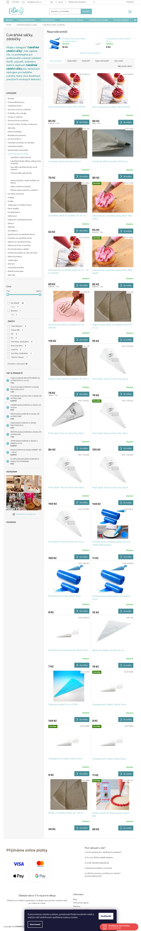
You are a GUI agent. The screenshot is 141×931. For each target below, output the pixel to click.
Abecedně (117, 61)
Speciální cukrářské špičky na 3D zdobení (23, 168)
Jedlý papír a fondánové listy (19, 205)
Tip (13, 314)
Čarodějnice (12, 230)
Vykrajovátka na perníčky (17, 150)
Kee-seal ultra (17, 345)
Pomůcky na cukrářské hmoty (19, 238)
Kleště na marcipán (14, 271)
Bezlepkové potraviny (16, 135)
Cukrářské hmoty (14, 106)
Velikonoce (11, 216)
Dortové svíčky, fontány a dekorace (21, 124)
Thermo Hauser (18, 357)
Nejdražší (85, 61)
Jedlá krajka (12, 260)
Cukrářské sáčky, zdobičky (21, 176)
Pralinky (10, 197)
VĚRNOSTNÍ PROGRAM (75, 2)
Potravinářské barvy (15, 102)
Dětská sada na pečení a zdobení (23, 190)
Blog (60, 2)
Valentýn (10, 227)
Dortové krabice (13, 139)
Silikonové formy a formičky (18, 245)
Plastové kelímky (14, 131)
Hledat (85, 11)
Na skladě (16, 303)
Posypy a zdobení (14, 117)
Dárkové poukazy (14, 256)
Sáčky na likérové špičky (20, 186)
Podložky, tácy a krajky (16, 113)
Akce (13, 307)
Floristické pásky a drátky (17, 249)
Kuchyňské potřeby (15, 267)
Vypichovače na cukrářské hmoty (20, 234)
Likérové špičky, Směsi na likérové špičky (24, 181)
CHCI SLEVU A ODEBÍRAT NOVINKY (20, 914)
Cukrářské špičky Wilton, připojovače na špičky (25, 162)
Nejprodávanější (101, 61)
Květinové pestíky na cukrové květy (21, 253)
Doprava (75, 906)
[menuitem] (9, 20)
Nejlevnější (71, 61)
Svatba (10, 201)
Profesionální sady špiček (20, 173)
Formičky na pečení (15, 194)
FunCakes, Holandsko (20, 341)
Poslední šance (13, 212)
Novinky (10, 98)
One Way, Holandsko (20, 353)
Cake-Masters (17, 326)
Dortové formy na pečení (17, 120)
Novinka (15, 310)
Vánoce (10, 223)
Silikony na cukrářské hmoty (18, 242)
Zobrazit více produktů (88, 53)
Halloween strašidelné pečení (19, 219)
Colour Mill (16, 330)
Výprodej (10, 128)
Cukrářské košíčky (14, 146)
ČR (13, 334)
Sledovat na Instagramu (25, 514)
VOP (50, 2)
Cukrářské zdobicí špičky (20, 157)
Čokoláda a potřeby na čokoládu (20, 142)
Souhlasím (105, 916)
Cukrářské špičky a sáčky (17, 154)
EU (13, 338)
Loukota (15, 349)
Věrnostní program (80, 903)
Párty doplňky (12, 208)
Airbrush (10, 264)
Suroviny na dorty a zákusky (18, 109)
